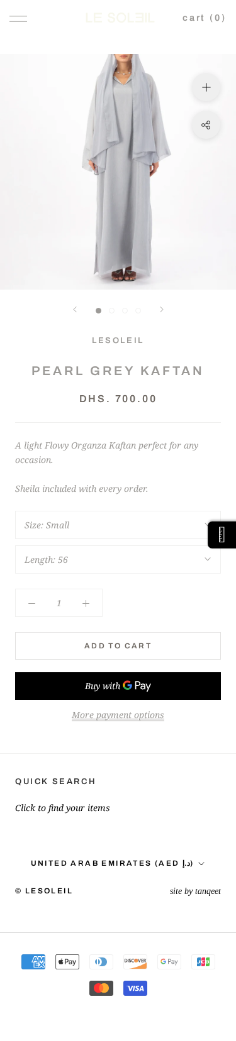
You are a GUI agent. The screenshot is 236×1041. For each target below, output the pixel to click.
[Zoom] (206, 87)
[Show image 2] (112, 310)
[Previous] (75, 309)
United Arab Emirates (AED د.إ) (112, 863)
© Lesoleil (44, 890)
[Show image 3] (125, 310)
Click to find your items (62, 808)
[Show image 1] (98, 310)
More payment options (118, 715)
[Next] (162, 309)
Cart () (205, 18)
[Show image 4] (138, 310)
